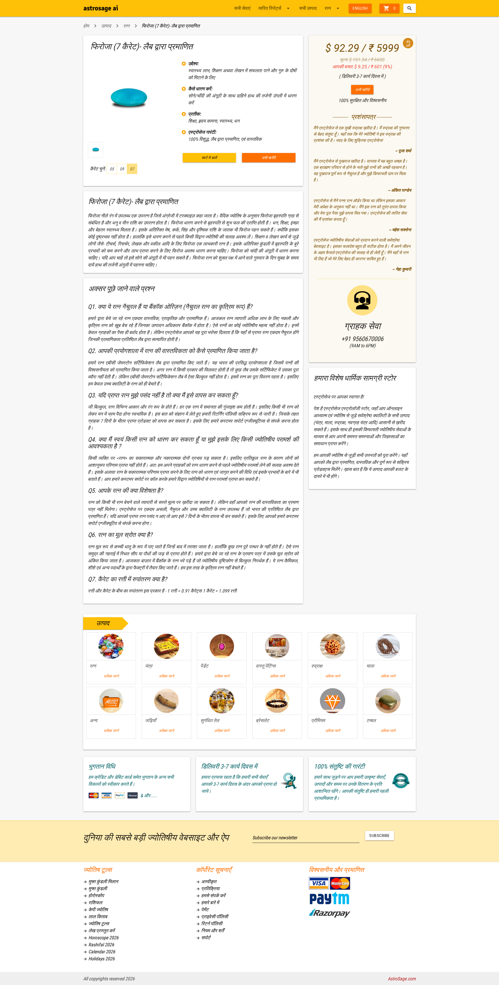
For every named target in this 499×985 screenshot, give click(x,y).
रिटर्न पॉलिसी (209, 923)
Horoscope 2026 (101, 937)
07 (132, 169)
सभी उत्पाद (308, 8)
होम (86, 26)
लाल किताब (95, 916)
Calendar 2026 (99, 951)
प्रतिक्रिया (207, 888)
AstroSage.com (402, 978)
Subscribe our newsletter (274, 837)
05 (112, 169)
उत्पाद (106, 26)
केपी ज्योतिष (95, 909)
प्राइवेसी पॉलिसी (212, 916)
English (360, 8)
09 (122, 169)
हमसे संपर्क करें (210, 895)
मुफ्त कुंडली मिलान (100, 881)
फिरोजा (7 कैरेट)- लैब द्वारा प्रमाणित (171, 26)
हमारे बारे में (207, 902)
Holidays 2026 (99, 958)
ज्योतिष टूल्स (96, 923)
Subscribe (379, 836)
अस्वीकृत (206, 881)
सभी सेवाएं (242, 8)
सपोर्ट (203, 937)
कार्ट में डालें (209, 158)
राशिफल (92, 902)
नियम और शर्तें (210, 930)
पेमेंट (202, 909)
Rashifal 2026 (98, 944)
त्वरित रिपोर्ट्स (274, 8)
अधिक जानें (111, 676)
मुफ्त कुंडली (95, 888)
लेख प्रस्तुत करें (99, 930)
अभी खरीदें (269, 158)
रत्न (333, 8)
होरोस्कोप (93, 895)
